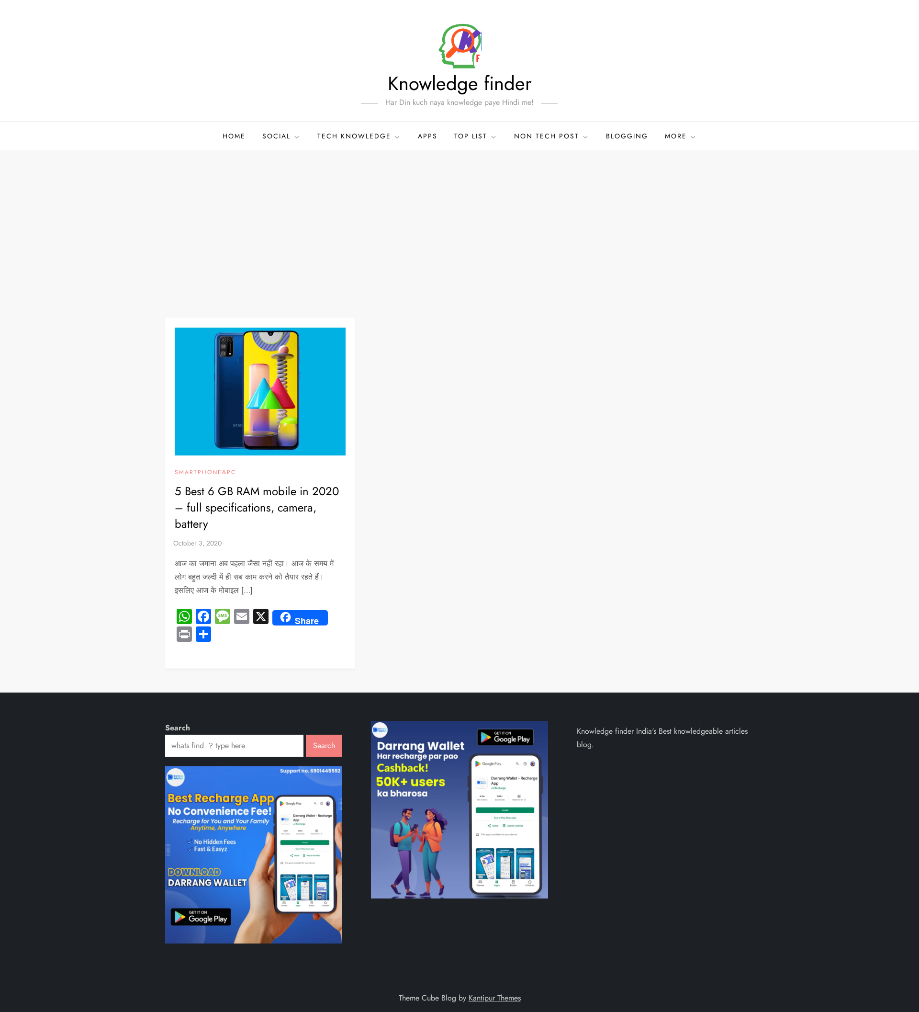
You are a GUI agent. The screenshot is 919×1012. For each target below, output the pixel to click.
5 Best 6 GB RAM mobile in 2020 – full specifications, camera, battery (257, 507)
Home (234, 136)
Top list (470, 136)
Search (177, 727)
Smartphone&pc (205, 473)
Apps (427, 136)
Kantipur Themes (495, 997)
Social (276, 136)
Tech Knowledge (354, 136)
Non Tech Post (546, 136)
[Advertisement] (459, 222)
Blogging (627, 136)
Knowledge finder (460, 83)
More (676, 136)
